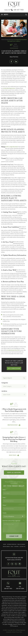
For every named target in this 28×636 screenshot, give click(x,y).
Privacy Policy (19, 632)
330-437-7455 (19, 10)
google (12, 563)
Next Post (12, 455)
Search (24, 378)
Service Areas (6, 546)
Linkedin (16, 61)
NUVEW (5, 630)
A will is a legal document (11, 146)
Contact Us (22, 546)
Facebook (8, 563)
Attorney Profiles (11, 544)
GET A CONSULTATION (14, 368)
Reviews (16, 546)
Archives (4, 391)
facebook (11, 61)
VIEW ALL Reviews (14, 472)
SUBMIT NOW (14, 536)
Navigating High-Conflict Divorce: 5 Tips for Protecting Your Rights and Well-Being (14, 439)
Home (4, 544)
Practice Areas (21, 544)
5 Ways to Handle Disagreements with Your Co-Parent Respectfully (14, 410)
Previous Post (13, 425)
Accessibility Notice (10, 632)
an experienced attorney (13, 350)
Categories (5, 383)
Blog (12, 546)
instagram (19, 563)
